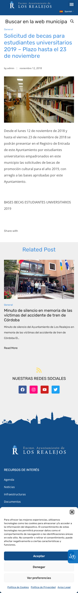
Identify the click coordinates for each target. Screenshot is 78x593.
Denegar (39, 567)
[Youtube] (45, 390)
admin (10, 68)
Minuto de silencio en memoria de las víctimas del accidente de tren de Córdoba (38, 315)
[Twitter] (56, 390)
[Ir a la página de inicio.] (31, 5)
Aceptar (39, 556)
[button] (72, 512)
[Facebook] (23, 390)
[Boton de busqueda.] (72, 21)
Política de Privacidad (43, 587)
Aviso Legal (64, 587)
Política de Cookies (18, 587)
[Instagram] (34, 390)
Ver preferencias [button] (39, 578)
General (8, 29)
